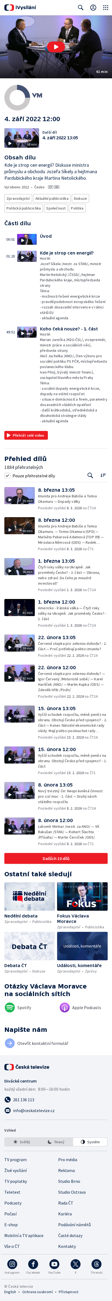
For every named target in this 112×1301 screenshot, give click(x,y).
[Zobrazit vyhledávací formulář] (80, 7)
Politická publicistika (24, 208)
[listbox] (56, 1142)
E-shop (11, 1224)
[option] (22, 1142)
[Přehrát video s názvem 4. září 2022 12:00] (56, 46)
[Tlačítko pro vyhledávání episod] (90, 476)
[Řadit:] (103, 475)
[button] (56, 46)
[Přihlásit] (93, 7)
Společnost (56, 208)
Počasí (10, 1213)
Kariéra (65, 1213)
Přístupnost (68, 1291)
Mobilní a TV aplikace (23, 1235)
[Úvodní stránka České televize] (27, 1067)
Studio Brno (69, 1181)
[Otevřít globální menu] (105, 7)
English (10, 1291)
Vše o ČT (12, 1246)
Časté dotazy (70, 1235)
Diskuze (80, 198)
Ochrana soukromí (37, 1291)
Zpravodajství (18, 198)
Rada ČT (65, 1203)
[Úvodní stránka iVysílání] (20, 7)
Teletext (12, 1192)
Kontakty (67, 1246)
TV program (15, 1159)
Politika (77, 208)
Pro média (67, 1159)
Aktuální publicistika (52, 198)
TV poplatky (15, 1181)
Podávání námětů (74, 1224)
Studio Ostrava (72, 1192)
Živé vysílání (15, 1170)
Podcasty (12, 1203)
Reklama (66, 1170)
